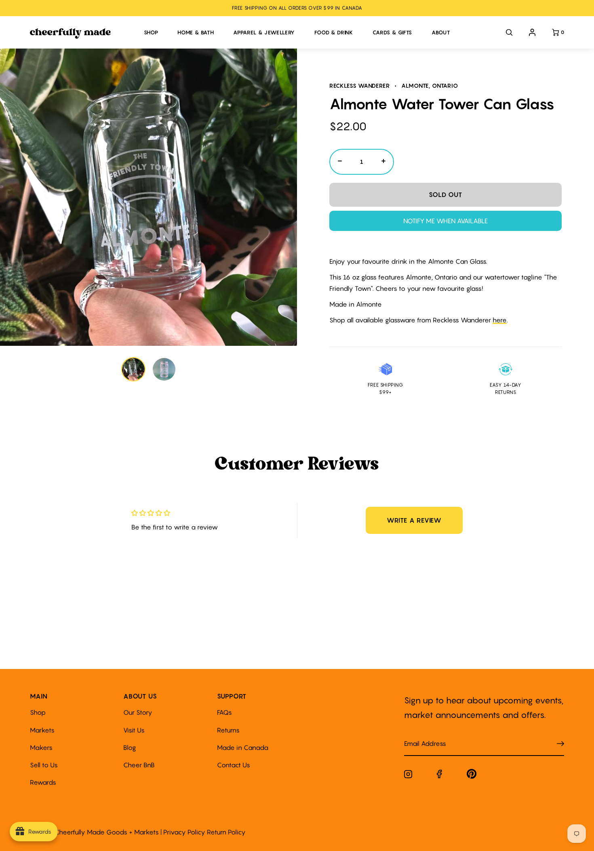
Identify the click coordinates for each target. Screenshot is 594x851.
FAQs (224, 712)
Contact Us (233, 765)
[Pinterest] (472, 775)
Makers (41, 747)
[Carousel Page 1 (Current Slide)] (133, 369)
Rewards (43, 782)
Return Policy (226, 832)
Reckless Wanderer (359, 85)
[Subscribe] (560, 744)
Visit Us (134, 730)
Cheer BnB (139, 765)
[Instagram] (408, 776)
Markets (42, 730)
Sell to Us (44, 765)
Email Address (420, 735)
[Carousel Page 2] (164, 369)
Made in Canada (242, 747)
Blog (129, 747)
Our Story (137, 712)
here (500, 320)
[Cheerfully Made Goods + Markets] (83, 33)
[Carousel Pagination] (148, 369)
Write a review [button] (414, 520)
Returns (228, 730)
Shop (38, 712)
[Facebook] (439, 775)
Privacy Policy (184, 832)
